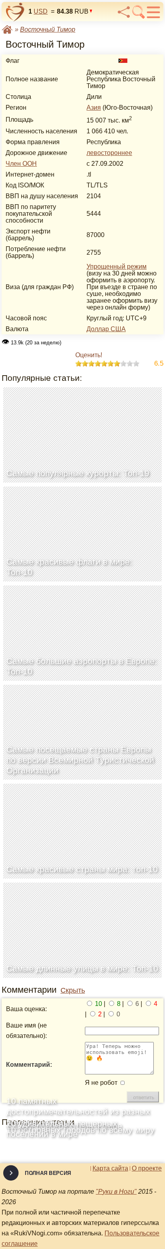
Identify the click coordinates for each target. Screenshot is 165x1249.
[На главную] (15, 12)
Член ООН (21, 163)
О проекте (147, 1168)
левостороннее (109, 152)
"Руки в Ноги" (116, 1191)
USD (41, 11)
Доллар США (106, 329)
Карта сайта (110, 1168)
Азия (94, 107)
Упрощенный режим (117, 266)
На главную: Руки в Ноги (7, 29)
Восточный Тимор (47, 29)
